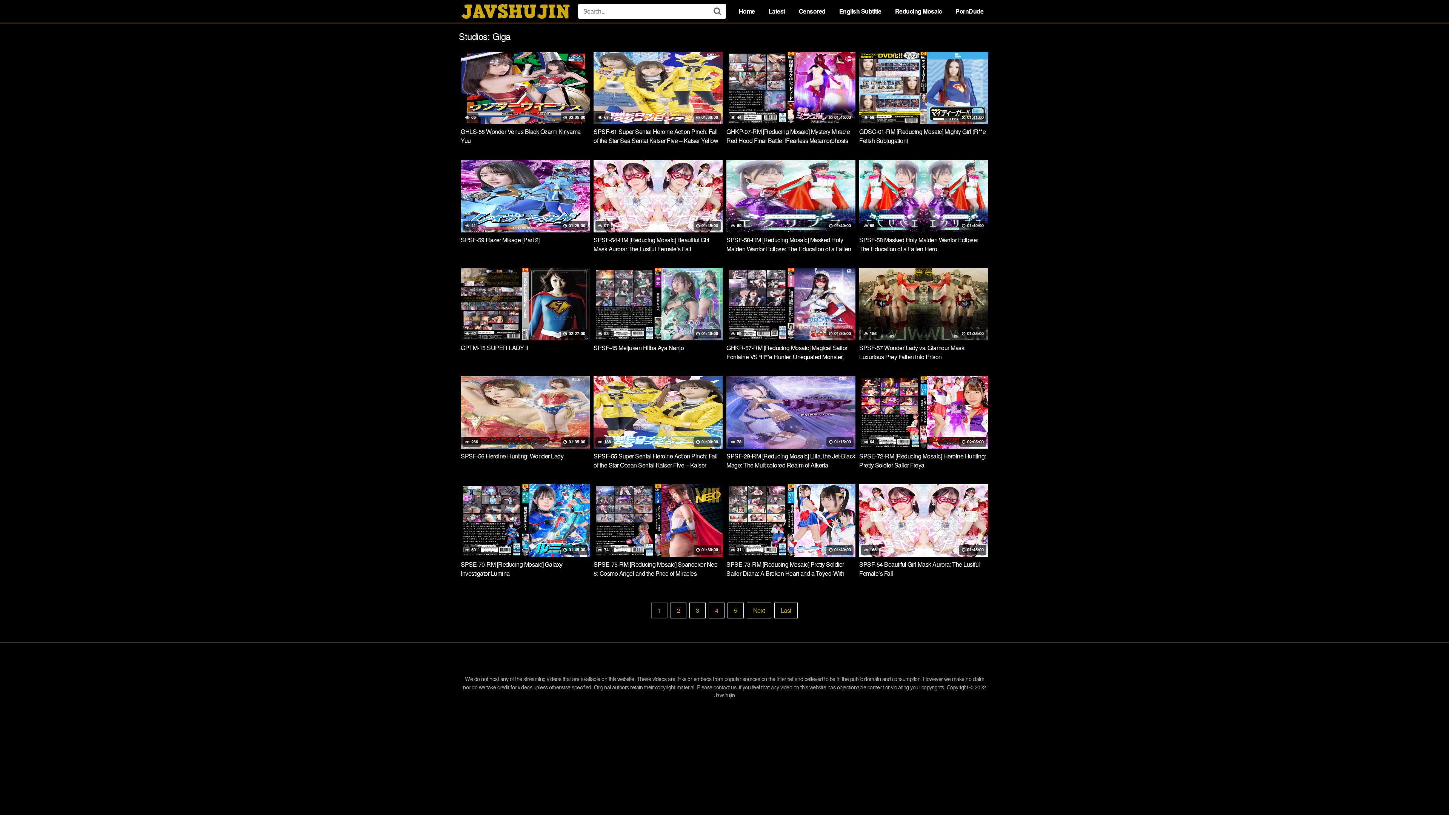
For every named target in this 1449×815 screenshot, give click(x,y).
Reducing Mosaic (918, 11)
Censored (812, 11)
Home (747, 11)
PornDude (969, 11)
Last (786, 610)
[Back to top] (1428, 791)
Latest (777, 11)
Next (759, 610)
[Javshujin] (515, 11)
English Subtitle (860, 11)
